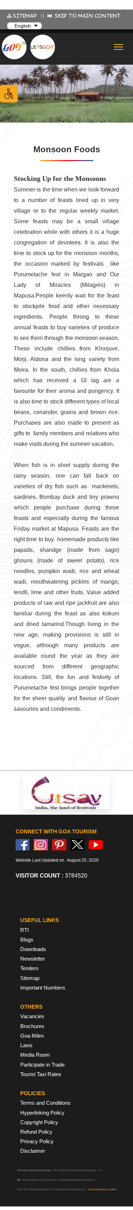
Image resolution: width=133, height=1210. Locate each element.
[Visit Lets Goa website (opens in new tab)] (42, 47)
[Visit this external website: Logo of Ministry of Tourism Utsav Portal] (66, 793)
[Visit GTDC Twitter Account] (78, 845)
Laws (26, 1045)
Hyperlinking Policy (42, 1113)
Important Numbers (42, 988)
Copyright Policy (39, 1122)
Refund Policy (36, 1132)
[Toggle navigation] (119, 47)
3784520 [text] (51, 876)
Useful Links (39, 920)
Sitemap (29, 978)
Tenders (29, 968)
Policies (32, 1093)
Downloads (33, 949)
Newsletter (32, 959)
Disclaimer (32, 1151)
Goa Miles (32, 1036)
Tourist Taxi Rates (40, 1074)
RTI (24, 930)
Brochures (32, 1026)
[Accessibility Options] (9, 93)
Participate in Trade (42, 1065)
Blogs (26, 940)
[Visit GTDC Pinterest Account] (59, 845)
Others (31, 1007)
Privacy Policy (37, 1141)
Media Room (35, 1055)
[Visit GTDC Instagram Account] (41, 845)
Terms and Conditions (45, 1103)
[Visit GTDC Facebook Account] (23, 845)
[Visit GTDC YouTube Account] (96, 845)
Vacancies (32, 1016)
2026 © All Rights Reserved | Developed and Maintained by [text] (66, 1189)
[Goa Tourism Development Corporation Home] (14, 47)
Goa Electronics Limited (102, 1189)
